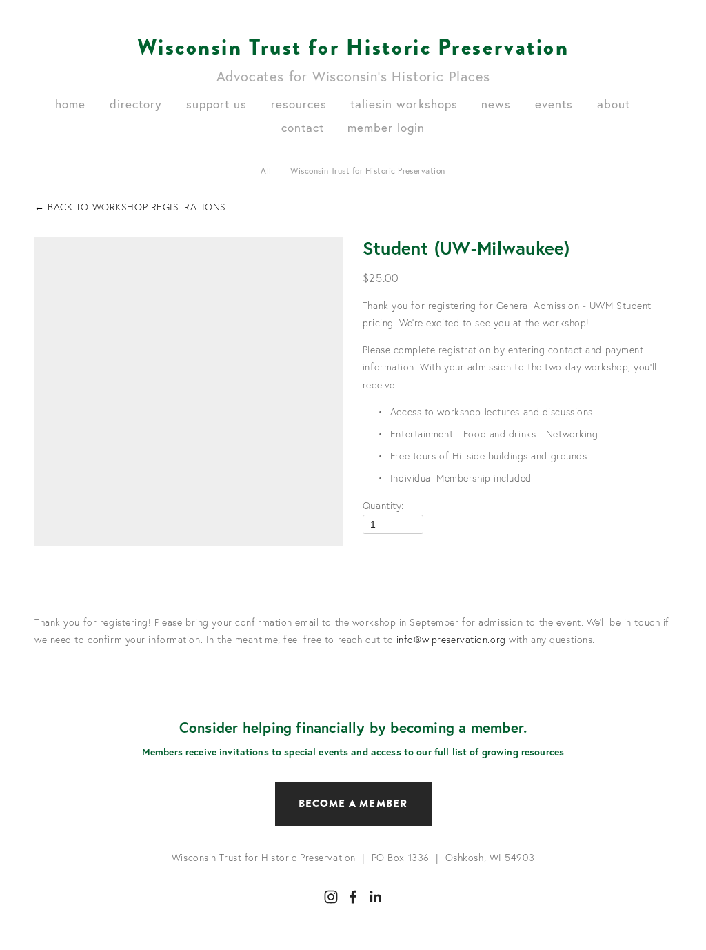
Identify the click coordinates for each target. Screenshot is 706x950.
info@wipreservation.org (451, 639)
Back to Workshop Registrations (130, 207)
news (496, 104)
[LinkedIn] (375, 897)
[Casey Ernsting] (353, 897)
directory (136, 104)
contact (302, 127)
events (554, 104)
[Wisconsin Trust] (331, 897)
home (70, 104)
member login (386, 127)
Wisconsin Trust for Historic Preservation (353, 47)
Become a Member (353, 803)
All (266, 171)
